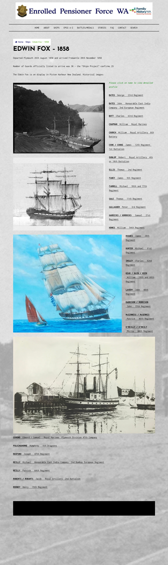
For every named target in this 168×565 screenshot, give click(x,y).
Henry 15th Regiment (30, 487)
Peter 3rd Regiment (127, 207)
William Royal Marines (128, 124)
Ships (56, 28)
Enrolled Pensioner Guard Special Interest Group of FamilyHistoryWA (76, 503)
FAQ (112, 28)
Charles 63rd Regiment (126, 116)
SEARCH (133, 28)
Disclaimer (20, 510)
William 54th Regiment (127, 227)
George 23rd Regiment (126, 95)
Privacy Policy (34, 510)
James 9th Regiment (125, 178)
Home (37, 28)
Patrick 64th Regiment (31, 470)
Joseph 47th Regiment (31, 454)
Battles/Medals (85, 28)
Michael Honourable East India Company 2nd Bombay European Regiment (58, 462)
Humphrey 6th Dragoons (35, 445)
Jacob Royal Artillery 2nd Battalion (46, 479)
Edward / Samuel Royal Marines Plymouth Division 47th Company (55, 437)
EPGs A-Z (68, 28)
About (46, 28)
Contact (122, 28)
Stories (102, 28)
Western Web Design (43, 507)
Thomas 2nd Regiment (125, 169)
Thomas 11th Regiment (125, 199)
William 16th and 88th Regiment (140, 277)
